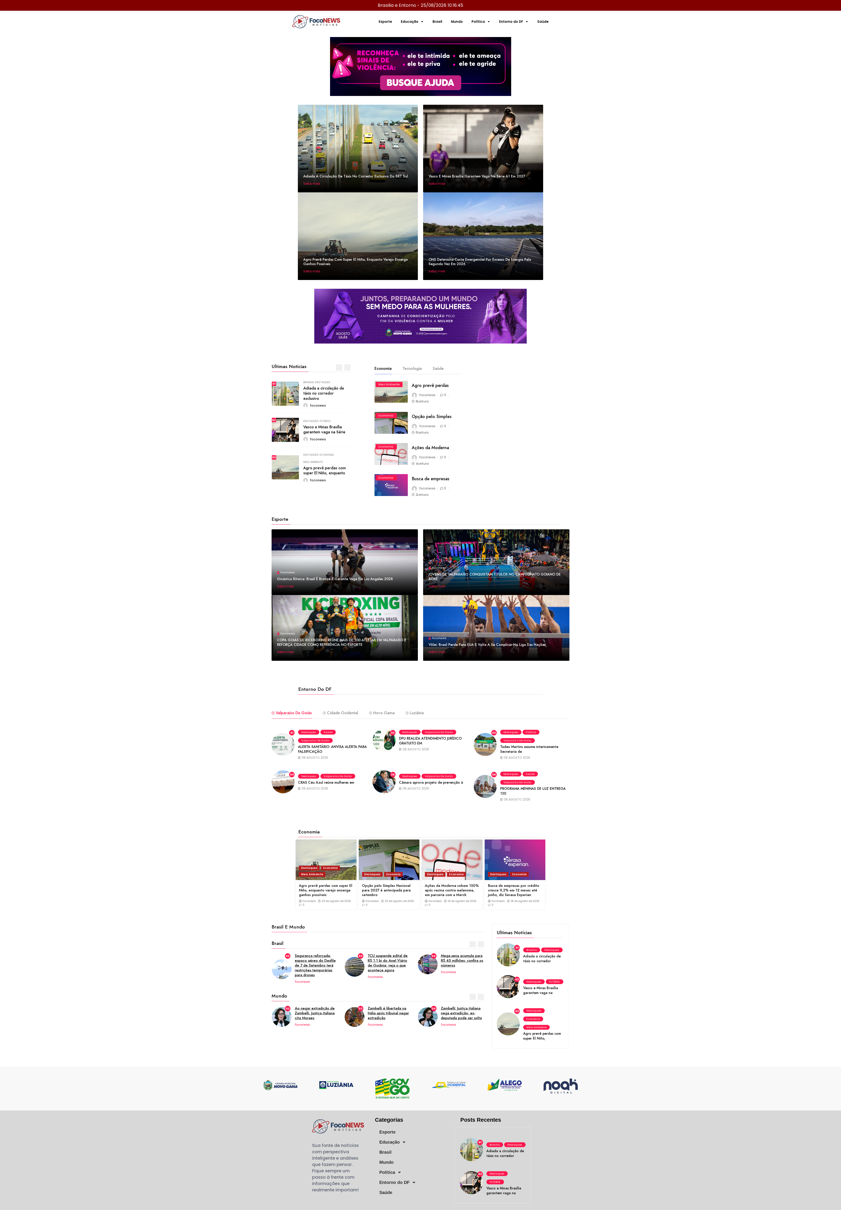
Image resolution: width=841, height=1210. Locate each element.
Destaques (322, 382)
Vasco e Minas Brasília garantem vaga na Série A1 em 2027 (477, 176)
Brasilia (308, 382)
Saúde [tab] (438, 368)
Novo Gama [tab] (384, 713)
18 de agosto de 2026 (525, 901)
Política (478, 21)
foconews (309, 901)
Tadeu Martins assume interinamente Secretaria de (529, 749)
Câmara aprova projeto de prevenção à (431, 782)
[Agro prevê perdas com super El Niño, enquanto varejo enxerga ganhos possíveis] (326, 860)
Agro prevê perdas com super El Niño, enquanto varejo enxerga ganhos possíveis (355, 262)
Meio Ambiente (313, 462)
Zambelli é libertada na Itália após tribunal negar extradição (315, 1013)
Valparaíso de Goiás (315, 740)
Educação (409, 21)
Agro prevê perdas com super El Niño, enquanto (324, 470)
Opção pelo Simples (432, 416)
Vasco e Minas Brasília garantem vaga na (540, 990)
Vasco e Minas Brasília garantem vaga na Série (324, 429)
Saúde (543, 21)
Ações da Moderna (430, 448)
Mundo (457, 21)
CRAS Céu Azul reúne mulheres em (326, 782)
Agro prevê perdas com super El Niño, (542, 1036)
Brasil (437, 21)
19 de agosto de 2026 (462, 901)
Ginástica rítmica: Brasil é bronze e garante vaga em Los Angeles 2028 (335, 578)
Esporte (385, 21)
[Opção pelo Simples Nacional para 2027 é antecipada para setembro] (389, 860)
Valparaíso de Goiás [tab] (294, 713)
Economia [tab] (383, 368)
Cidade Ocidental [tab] (342, 713)
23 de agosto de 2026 (336, 901)
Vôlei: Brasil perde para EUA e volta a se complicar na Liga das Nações (487, 644)
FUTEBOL (325, 421)
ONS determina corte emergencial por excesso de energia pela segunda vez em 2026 (480, 262)
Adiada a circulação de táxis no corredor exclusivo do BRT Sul (355, 176)
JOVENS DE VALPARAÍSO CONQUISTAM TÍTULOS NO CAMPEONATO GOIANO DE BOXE (495, 576)
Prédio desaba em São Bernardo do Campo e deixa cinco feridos (460, 960)
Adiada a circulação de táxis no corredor (542, 959)
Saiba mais (312, 183)
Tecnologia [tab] (412, 368)
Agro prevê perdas (430, 385)
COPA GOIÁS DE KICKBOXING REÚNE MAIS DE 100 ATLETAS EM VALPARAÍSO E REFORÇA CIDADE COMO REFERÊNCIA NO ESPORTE (341, 642)
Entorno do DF (511, 21)
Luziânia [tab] (417, 713)
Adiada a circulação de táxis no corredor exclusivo (323, 393)
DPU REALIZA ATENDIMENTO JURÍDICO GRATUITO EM (430, 741)
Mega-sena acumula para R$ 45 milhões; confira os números (389, 960)
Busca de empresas (430, 479)
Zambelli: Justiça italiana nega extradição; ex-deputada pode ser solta (388, 1013)
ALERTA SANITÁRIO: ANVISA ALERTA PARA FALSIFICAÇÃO (332, 749)
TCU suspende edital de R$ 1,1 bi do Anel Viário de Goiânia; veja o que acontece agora (314, 963)
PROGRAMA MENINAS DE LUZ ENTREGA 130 (533, 791)
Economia (327, 455)
